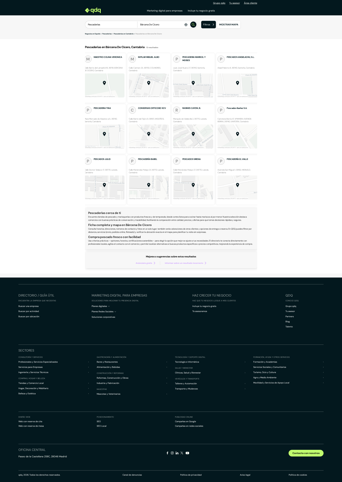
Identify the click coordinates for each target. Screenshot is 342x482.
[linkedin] (177, 453)
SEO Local (101, 426)
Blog (287, 321)
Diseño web (24, 417)
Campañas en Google (185, 421)
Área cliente (250, 3)
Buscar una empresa (28, 306)
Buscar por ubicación (28, 316)
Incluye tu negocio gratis (201, 10)
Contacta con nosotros (306, 453)
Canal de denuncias (132, 474)
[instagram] (172, 453)
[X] (181, 453)
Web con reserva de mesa (31, 426)
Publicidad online (184, 417)
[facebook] (167, 453)
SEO (99, 421)
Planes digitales (99, 306)
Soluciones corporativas (103, 317)
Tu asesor (234, 3)
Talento (289, 326)
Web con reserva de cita (30, 421)
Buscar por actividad (28, 311)
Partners (289, 316)
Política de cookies (298, 474)
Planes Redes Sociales (102, 311)
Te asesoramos (199, 311)
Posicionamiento (105, 417)
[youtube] (187, 454)
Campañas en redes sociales (189, 426)
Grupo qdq (219, 3)
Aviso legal (245, 474)
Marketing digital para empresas (164, 10)
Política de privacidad (191, 474)
